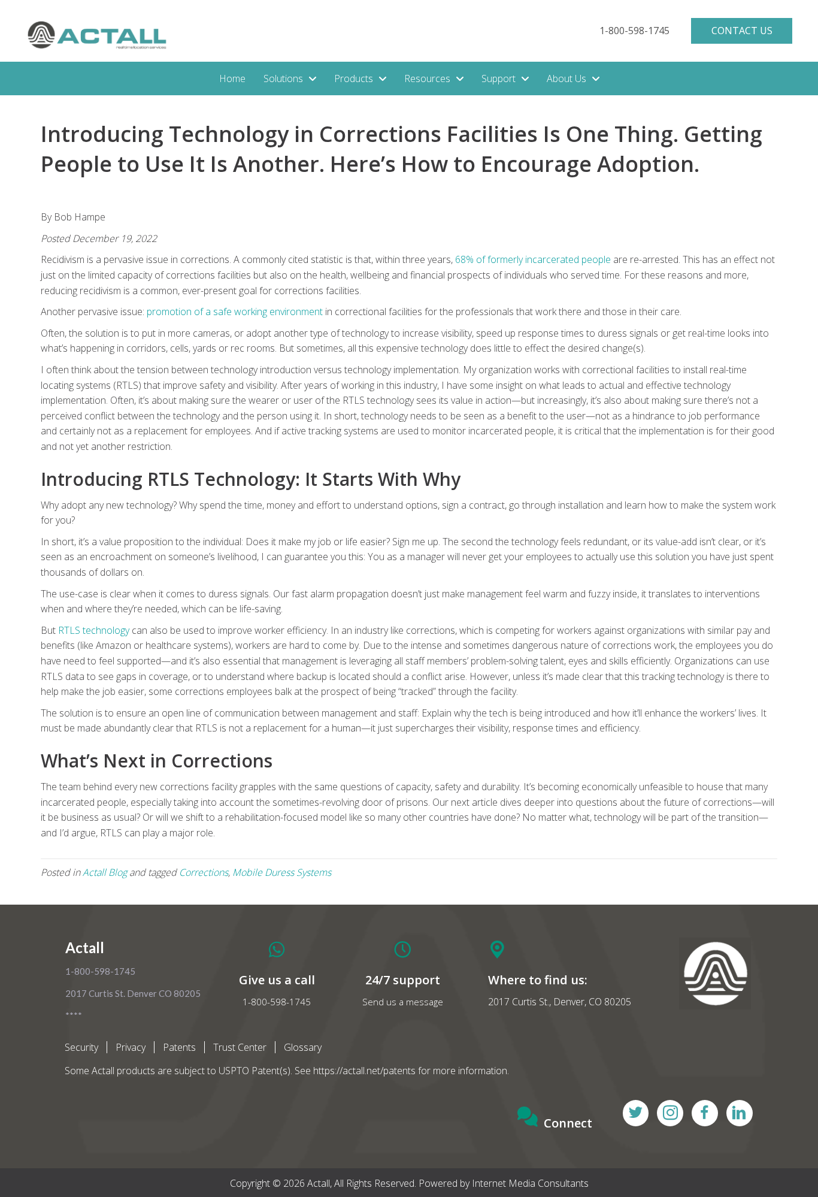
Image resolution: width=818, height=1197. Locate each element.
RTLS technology (93, 630)
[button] (634, 31)
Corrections (203, 872)
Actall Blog (105, 872)
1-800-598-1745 (277, 1002)
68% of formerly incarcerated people (533, 259)
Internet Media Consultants (530, 1183)
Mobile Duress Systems (281, 872)
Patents (179, 1047)
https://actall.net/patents (364, 1070)
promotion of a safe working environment (235, 311)
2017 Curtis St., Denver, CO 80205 (559, 1001)
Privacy (131, 1047)
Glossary (303, 1047)
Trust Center (239, 1047)
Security (81, 1047)
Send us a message (402, 1002)
